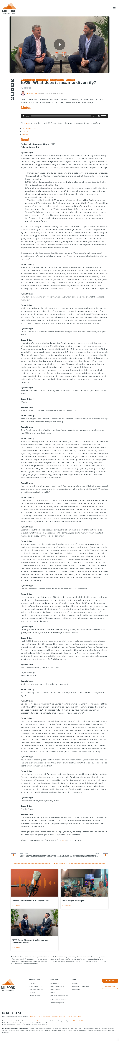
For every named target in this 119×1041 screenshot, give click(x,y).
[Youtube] (11, 1013)
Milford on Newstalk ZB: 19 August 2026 (30, 901)
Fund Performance (57, 986)
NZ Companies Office (78, 1021)
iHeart (25, 134)
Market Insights (27, 80)
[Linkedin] (15, 1013)
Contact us (76, 989)
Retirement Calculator (58, 1000)
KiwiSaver (32, 983)
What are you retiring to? (73, 901)
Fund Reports (55, 989)
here (64, 840)
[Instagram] (7, 1013)
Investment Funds (35, 986)
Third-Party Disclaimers (74, 1016)
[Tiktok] (19, 1013)
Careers (75, 983)
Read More (16, 905)
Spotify (25, 131)
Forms (52, 992)
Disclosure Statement (58, 1016)
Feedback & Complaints (80, 986)
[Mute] (99, 116)
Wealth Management (36, 989)
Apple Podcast (29, 128)
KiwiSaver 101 (42, 80)
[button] (114, 8)
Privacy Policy (33, 1016)
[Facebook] (3, 1013)
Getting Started (57, 80)
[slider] (104, 116)
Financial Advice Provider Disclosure (59, 996)
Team (74, 979)
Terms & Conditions (44, 1016)
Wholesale (32, 992)
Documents (54, 983)
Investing (70, 80)
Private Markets (34, 995)
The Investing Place (57, 1003)
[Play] (24, 116)
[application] (64, 116)
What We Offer (34, 979)
